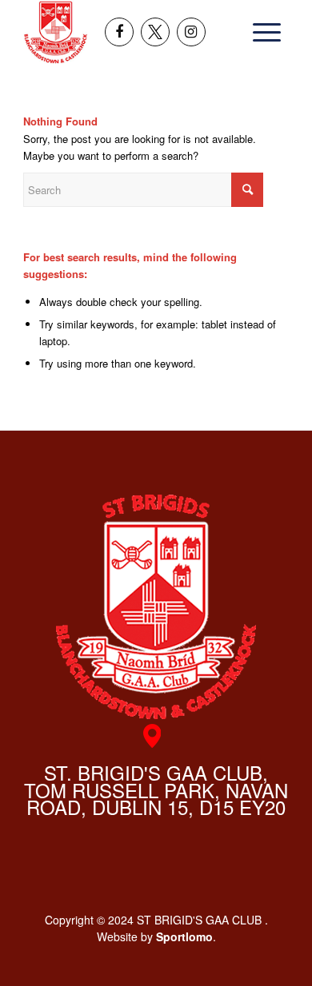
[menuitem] (261, 32)
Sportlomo (184, 936)
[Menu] (261, 32)
